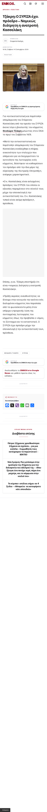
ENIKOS (8, 4)
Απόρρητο (5, 810)
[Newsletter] (30, 3)
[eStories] (35, 3)
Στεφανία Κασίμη (16, 41)
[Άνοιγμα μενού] (42, 3)
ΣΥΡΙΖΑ (25, 353)
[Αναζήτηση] (24, 3)
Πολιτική (15, 9)
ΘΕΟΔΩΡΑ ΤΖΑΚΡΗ (11, 353)
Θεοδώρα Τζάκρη (12, 131)
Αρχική (6, 9)
